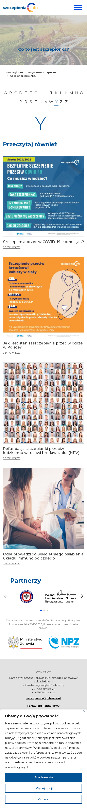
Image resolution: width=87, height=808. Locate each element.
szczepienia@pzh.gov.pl (43, 698)
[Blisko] (84, 711)
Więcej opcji (44, 788)
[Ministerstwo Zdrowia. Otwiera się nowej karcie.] (25, 642)
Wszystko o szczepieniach (42, 72)
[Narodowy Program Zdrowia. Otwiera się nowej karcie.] (63, 642)
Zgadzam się (43, 777)
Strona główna (14, 72)
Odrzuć (43, 799)
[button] (41, 610)
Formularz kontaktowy (43, 705)
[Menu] (77, 7)
